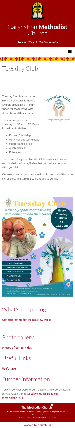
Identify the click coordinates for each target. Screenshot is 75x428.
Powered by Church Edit (37, 425)
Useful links (9, 368)
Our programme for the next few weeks (26, 319)
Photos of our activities (17, 347)
